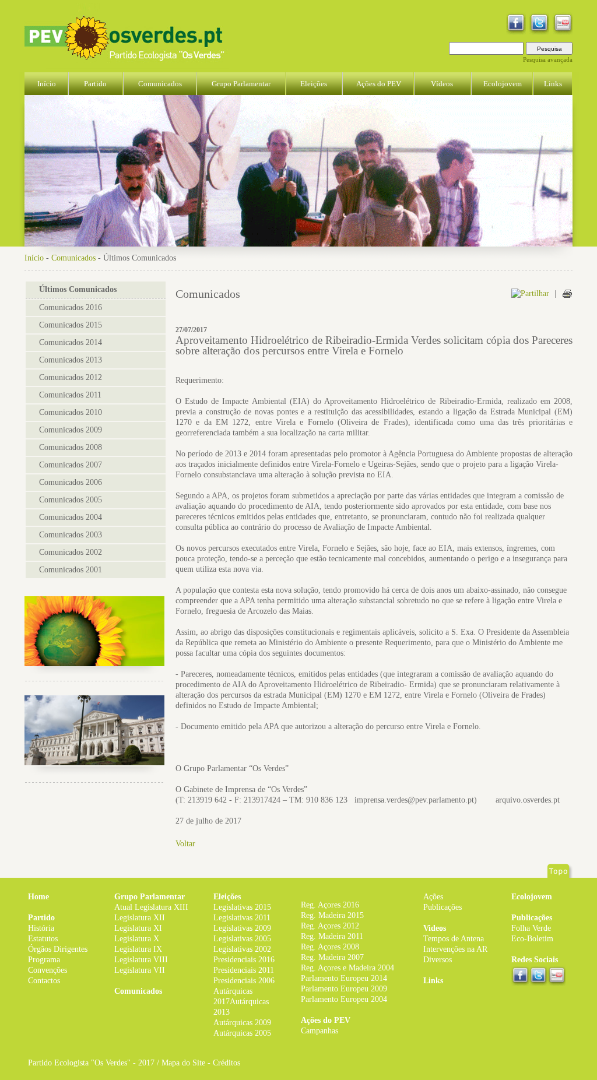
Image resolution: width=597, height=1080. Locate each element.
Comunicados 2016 (70, 307)
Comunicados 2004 (70, 517)
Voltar (185, 843)
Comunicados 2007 (70, 464)
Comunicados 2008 (70, 447)
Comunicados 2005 (70, 499)
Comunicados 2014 (70, 342)
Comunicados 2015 (70, 325)
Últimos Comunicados (78, 289)
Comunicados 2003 (70, 534)
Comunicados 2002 (70, 552)
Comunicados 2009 (70, 429)
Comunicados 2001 (70, 569)
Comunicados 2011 (70, 395)
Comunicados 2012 (70, 377)
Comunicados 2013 (70, 360)
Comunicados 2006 (70, 482)
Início (34, 258)
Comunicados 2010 (70, 412)
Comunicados (73, 258)
